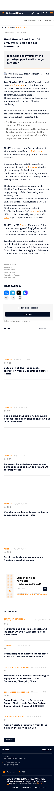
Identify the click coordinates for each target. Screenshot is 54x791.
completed (35, 211)
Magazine (47, 750)
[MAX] (20, 297)
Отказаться (40, 787)
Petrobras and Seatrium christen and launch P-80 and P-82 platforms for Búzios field (25, 632)
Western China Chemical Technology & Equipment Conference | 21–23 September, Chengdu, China (26, 678)
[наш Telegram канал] (32, 13)
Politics (8, 360)
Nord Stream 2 (17, 85)
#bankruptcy (9, 270)
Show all (9, 739)
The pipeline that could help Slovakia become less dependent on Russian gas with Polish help (27, 419)
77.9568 (31, 20)
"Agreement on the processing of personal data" (32, 594)
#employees (9, 267)
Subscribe (27, 314)
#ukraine (11, 277)
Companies (9, 645)
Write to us (11, 772)
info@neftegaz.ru (11, 765)
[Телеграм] (6, 297)
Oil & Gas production (14, 717)
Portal (5, 750)
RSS (23, 772)
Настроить (26, 787)
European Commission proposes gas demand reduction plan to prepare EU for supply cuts (26, 467)
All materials (41, 328)
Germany (32, 167)
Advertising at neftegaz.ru (17, 321)
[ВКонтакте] (13, 297)
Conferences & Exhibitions (16, 667)
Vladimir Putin (34, 151)
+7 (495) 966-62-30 (12, 762)
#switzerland (9, 272)
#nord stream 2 (11, 265)
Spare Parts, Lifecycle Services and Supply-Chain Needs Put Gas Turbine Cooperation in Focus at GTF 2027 (25, 703)
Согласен (14, 787)
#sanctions (9, 275)
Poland (23, 225)
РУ (42, 13)
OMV (6, 218)
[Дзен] (19, 293)
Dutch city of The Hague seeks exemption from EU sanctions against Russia (26, 371)
